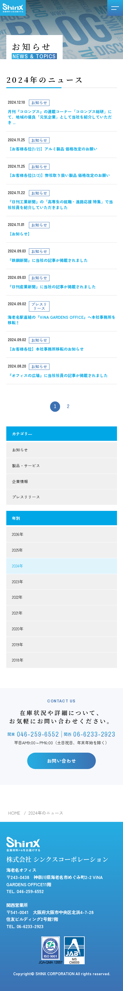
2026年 (17, 534)
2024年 (17, 566)
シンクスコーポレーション (13, 8)
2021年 (17, 613)
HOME (14, 813)
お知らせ (20, 450)
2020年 (17, 628)
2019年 (17, 644)
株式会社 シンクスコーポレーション (57, 859)
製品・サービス (26, 465)
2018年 (17, 660)
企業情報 (20, 481)
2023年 (17, 581)
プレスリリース (26, 497)
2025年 (17, 550)
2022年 (17, 597)
